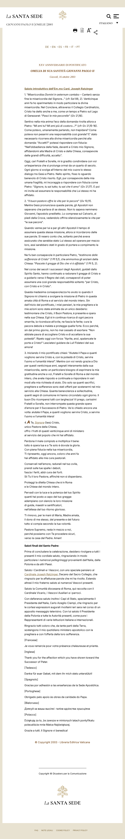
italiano (106, 24)
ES (60, 46)
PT (78, 46)
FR (66, 46)
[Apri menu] (116, 16)
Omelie (40, 24)
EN (54, 46)
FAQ (36, 830)
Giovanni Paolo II (20, 24)
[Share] (106, 33)
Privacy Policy (80, 830)
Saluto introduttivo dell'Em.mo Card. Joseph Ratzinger (58, 88)
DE (47, 46)
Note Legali (47, 830)
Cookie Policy (63, 830)
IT (72, 46)
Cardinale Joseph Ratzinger (41, 574)
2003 (50, 24)
